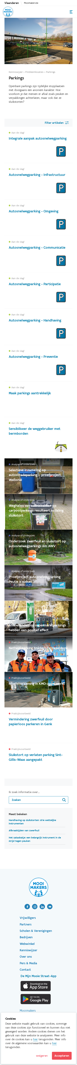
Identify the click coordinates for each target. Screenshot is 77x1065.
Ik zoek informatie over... (24, 792)
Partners (26, 924)
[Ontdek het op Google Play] (36, 999)
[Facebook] (27, 906)
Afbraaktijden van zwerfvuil (24, 830)
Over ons (26, 957)
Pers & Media (28, 963)
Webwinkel (27, 944)
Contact (25, 970)
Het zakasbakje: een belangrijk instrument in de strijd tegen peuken (35, 839)
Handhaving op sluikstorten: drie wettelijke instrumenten (32, 822)
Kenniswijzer (16, 72)
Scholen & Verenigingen (36, 931)
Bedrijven (26, 937)
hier (35, 1039)
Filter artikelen (54, 122)
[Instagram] (34, 906)
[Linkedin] (42, 906)
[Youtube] (49, 906)
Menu (71, 11)
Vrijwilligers (28, 918)
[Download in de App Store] (36, 986)
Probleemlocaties (34, 72)
